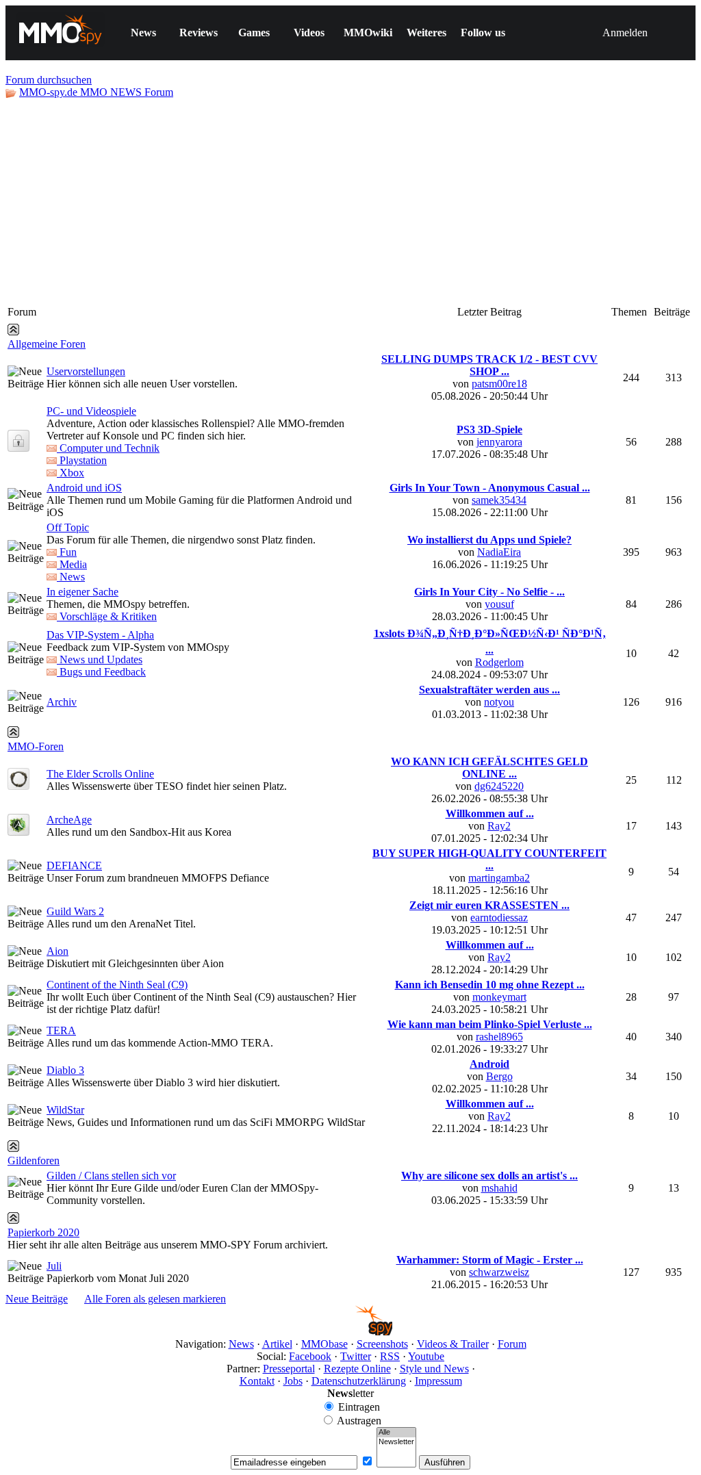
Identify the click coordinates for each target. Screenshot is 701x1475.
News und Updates (99, 659)
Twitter (355, 1356)
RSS (390, 1356)
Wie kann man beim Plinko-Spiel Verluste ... (489, 1024)
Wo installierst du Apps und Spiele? (489, 540)
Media (72, 564)
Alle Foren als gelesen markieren (155, 1299)
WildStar (65, 1110)
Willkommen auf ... (490, 813)
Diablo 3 (65, 1070)
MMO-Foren (36, 746)
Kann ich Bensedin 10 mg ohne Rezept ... (490, 984)
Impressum (438, 1381)
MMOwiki (368, 32)
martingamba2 (499, 878)
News (143, 32)
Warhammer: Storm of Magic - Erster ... (489, 1260)
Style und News (434, 1368)
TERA (61, 1030)
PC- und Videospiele (91, 411)
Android (489, 1064)
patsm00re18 (499, 383)
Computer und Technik (108, 448)
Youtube (426, 1356)
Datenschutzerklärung (358, 1381)
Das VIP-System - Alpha (100, 635)
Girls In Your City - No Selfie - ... (489, 592)
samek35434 (499, 500)
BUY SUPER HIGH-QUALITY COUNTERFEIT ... (489, 859)
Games (254, 32)
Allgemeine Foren (47, 344)
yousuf (499, 604)
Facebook (310, 1356)
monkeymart (499, 997)
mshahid (499, 1188)
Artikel (277, 1344)
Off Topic (68, 527)
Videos (309, 32)
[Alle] (396, 1432)
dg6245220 (499, 786)
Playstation (82, 460)
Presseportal (289, 1368)
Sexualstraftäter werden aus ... (489, 689)
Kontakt (257, 1381)
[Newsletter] (396, 1442)
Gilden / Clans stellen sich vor (111, 1175)
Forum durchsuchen (48, 80)
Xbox (70, 472)
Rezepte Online (357, 1368)
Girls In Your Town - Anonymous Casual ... (490, 487)
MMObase (324, 1344)
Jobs (293, 1381)
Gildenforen (34, 1160)
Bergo (499, 1076)
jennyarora (499, 442)
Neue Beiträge (36, 1299)
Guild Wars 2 (75, 911)
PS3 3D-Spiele (489, 429)
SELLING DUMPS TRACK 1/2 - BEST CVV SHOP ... (489, 365)
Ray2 (499, 826)
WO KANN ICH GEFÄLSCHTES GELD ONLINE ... (489, 768)
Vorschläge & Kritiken (107, 616)
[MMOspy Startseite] (350, 1331)
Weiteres (426, 32)
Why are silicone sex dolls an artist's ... (489, 1175)
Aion (57, 951)
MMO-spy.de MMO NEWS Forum (96, 92)
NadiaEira (499, 552)
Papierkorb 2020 (43, 1232)
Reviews (198, 32)
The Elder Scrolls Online (100, 774)
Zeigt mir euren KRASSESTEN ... (489, 905)
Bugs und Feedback (101, 672)
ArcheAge (69, 819)
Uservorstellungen (86, 371)
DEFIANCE (74, 865)
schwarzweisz (499, 1272)
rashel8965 (499, 1036)
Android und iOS (84, 487)
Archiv (62, 702)
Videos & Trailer (453, 1344)
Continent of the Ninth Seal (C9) (117, 984)
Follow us (483, 32)
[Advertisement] (350, 201)
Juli (54, 1266)
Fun (67, 552)
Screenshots (382, 1344)
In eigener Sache (82, 592)
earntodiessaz (499, 917)
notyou (499, 702)
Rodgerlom (499, 662)
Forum (512, 1344)
